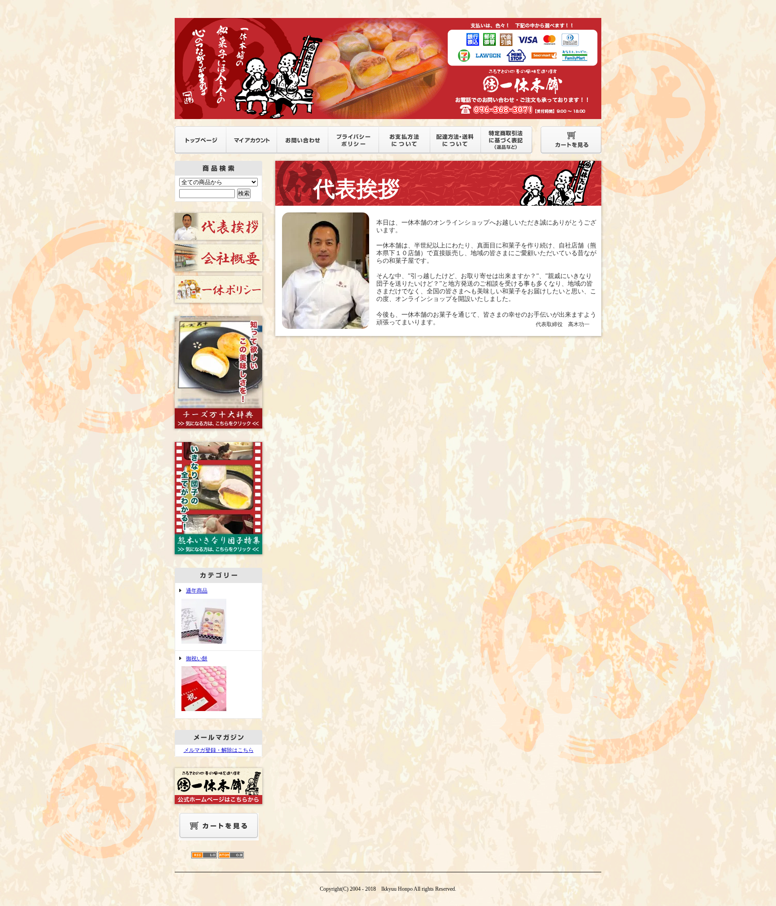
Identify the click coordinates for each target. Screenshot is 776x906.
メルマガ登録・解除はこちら (219, 750)
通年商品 (196, 591)
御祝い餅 (196, 658)
